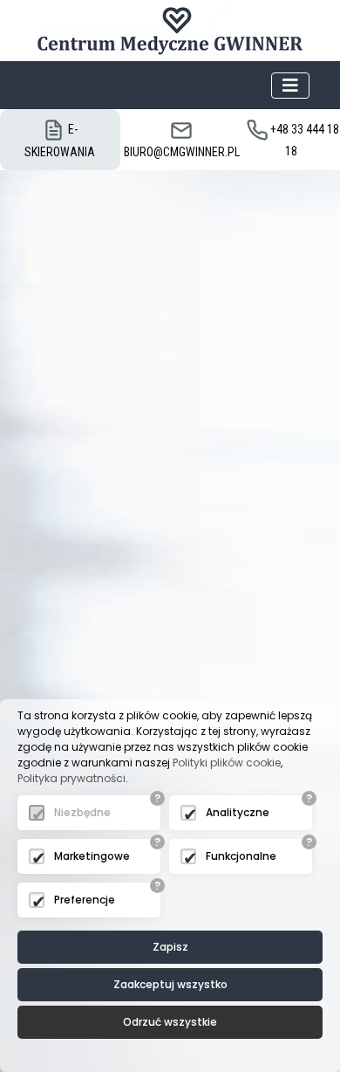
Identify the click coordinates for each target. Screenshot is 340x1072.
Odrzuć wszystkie (170, 1021)
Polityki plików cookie (227, 762)
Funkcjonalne (241, 856)
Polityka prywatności (71, 778)
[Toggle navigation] (290, 85)
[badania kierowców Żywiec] (170, 30)
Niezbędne (82, 812)
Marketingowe (92, 856)
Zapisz (170, 946)
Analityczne (237, 812)
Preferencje (84, 899)
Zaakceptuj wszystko (170, 984)
